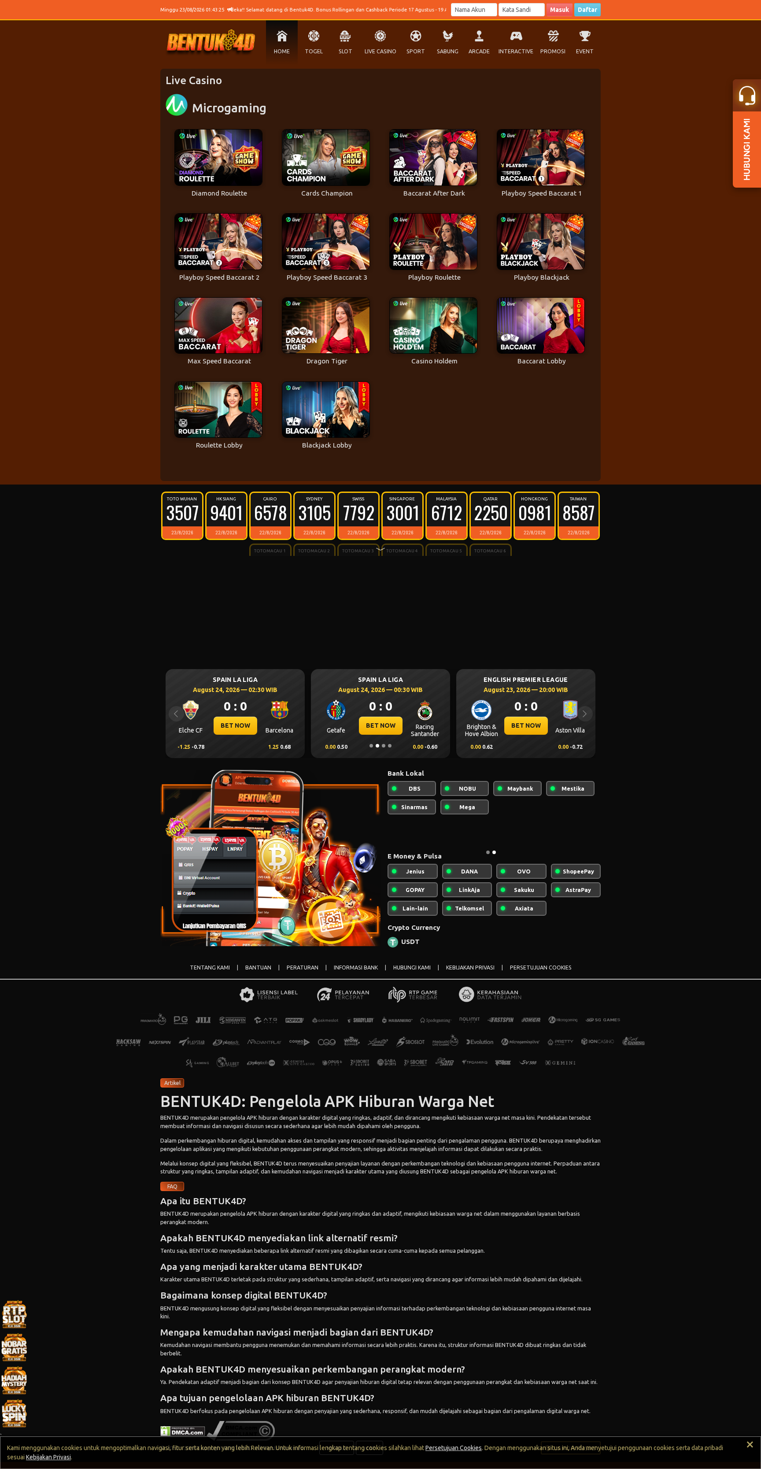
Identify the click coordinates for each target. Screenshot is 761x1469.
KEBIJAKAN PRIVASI (470, 967)
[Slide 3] (383, 746)
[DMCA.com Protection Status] (182, 1430)
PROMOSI (552, 51)
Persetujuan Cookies (453, 1447)
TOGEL (314, 51)
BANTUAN (258, 967)
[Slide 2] (377, 746)
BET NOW (235, 725)
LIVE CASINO (380, 51)
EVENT (585, 51)
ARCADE (479, 51)
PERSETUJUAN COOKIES (541, 967)
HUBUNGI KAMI (412, 967)
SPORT (415, 51)
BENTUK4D (174, 1117)
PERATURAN (302, 967)
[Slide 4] (390, 746)
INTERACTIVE (516, 51)
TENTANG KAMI (210, 967)
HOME (282, 51)
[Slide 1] (371, 746)
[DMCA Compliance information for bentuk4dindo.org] (241, 1430)
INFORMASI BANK (356, 967)
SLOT (345, 51)
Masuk (559, 9)
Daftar (587, 9)
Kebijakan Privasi (48, 1457)
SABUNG (447, 51)
